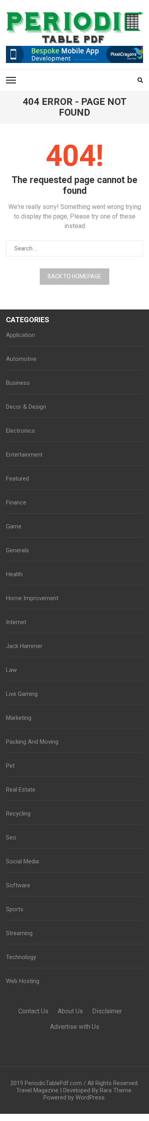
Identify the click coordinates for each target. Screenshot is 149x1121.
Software (18, 885)
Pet (10, 765)
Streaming (19, 933)
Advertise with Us (74, 1026)
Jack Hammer (24, 646)
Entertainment (24, 454)
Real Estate (20, 789)
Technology (21, 957)
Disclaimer (107, 1011)
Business (18, 382)
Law (11, 670)
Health (14, 574)
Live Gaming (22, 693)
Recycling (18, 813)
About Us (70, 1011)
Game (13, 526)
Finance (16, 502)
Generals (17, 550)
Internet (16, 622)
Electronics (20, 430)
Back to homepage (74, 276)
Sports (14, 909)
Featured (17, 478)
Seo (11, 837)
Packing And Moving (32, 741)
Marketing (18, 717)
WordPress (89, 1097)
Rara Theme (116, 1090)
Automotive (21, 359)
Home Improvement (32, 598)
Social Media (22, 861)
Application (20, 335)
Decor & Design (26, 406)
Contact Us (33, 1011)
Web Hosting (22, 981)
